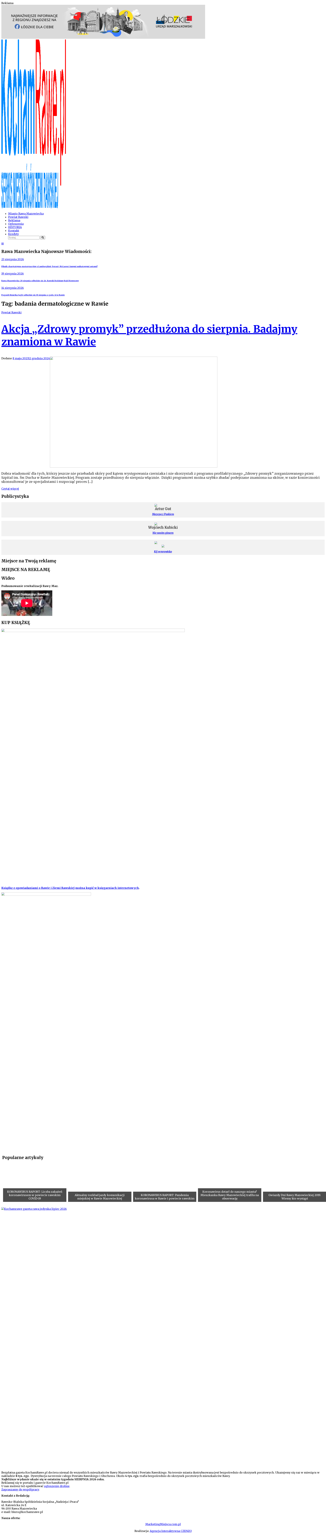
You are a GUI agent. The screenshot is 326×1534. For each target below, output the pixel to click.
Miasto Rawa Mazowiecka (26, 213)
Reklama (14, 220)
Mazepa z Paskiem (163, 514)
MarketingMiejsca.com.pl (163, 1524)
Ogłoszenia (16, 223)
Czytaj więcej (10, 488)
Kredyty (13, 234)
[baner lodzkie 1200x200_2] (103, 37)
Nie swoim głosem (163, 532)
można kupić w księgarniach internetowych (107, 888)
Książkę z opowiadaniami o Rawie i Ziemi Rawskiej (38, 888)
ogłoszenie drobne (56, 1486)
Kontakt (13, 230)
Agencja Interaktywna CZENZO (171, 1531)
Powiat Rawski (18, 217)
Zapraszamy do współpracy (20, 1489)
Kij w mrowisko (163, 551)
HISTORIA (15, 227)
